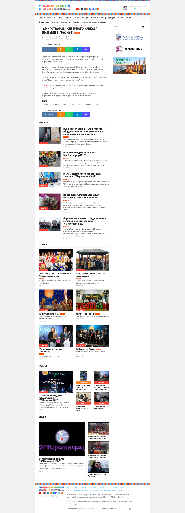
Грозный (46, 104)
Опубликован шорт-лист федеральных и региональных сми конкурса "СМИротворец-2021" (84, 221)
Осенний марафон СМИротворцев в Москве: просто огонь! (55, 275)
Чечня (97, 104)
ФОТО (107, 487)
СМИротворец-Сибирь (85, 349)
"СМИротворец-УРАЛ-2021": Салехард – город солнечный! (101, 387)
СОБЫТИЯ (93, 487)
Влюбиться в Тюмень (85, 314)
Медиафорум (77, 22)
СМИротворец (55, 22)
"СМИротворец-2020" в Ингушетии (101, 407)
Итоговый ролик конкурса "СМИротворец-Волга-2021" (97, 437)
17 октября (45, 85)
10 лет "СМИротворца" (49, 314)
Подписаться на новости (48, 497)
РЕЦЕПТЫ (114, 487)
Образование (93, 22)
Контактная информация (81, 490)
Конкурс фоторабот (66, 22)
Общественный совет (110, 490)
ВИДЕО (122, 487)
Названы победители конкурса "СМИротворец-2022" (79, 154)
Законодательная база (95, 490)
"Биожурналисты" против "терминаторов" (50, 350)
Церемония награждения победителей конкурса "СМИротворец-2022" (50, 398)
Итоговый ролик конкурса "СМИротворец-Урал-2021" (97, 456)
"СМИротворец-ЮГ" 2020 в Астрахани (97, 475)
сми (80, 104)
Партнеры (120, 490)
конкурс (65, 104)
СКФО (72, 104)
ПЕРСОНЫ (101, 487)
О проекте (69, 490)
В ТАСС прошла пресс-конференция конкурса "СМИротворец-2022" (82, 175)
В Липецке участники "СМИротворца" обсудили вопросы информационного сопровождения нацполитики (83, 131)
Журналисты (56, 104)
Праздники (83, 382)
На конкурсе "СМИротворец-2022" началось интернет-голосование (81, 196)
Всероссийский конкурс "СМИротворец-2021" (51, 460)
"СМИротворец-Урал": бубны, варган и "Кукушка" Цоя (83, 387)
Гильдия (128, 18)
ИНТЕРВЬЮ (85, 487)
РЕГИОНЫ (76, 487)
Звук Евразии (102, 22)
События (43, 143)
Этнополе (43, 270)
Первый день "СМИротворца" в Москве (82, 408)
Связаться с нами (140, 9)
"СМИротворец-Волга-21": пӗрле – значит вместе (91, 275)
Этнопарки (85, 22)
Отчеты (127, 490)
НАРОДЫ (68, 487)
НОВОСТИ (128, 487)
